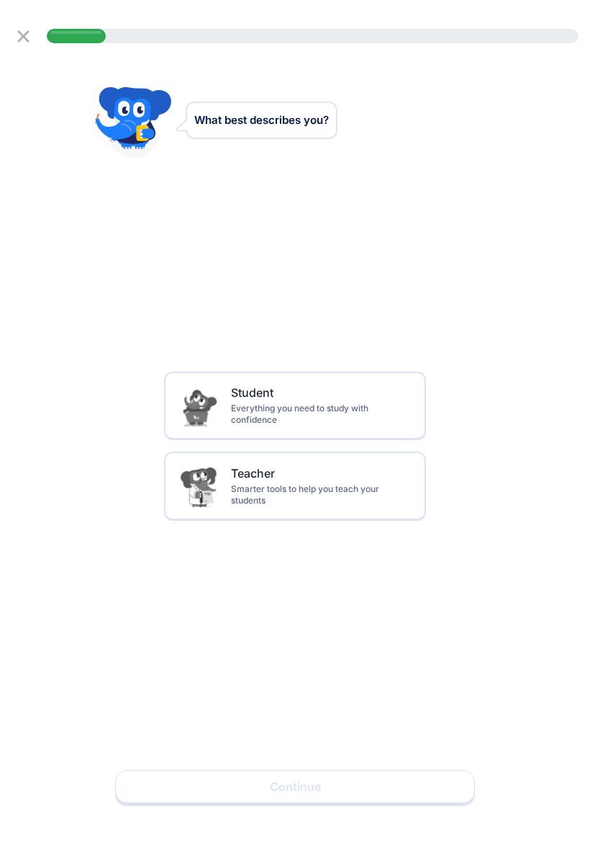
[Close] (23, 36)
